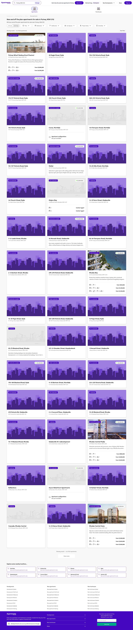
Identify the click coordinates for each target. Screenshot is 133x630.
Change (37, 3)
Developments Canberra (12, 600)
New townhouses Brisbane (93, 597)
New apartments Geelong (52, 608)
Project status (85, 25)
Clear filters (122, 30)
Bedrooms (39, 25)
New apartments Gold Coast (53, 592)
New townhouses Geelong (93, 608)
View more (66, 556)
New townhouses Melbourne (94, 594)
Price (26, 25)
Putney (26, 16)
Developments (10, 16)
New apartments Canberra (52, 600)
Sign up (128, 3)
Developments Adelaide (12, 606)
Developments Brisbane (12, 597)
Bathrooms (54, 25)
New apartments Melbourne (53, 594)
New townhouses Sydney (93, 589)
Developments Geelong (12, 608)
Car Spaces (69, 25)
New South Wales (19, 16)
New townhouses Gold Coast (94, 592)
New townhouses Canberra (93, 600)
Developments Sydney (11, 589)
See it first (79, 3)
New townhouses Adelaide (93, 606)
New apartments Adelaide (52, 606)
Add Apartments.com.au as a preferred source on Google (25, 623)
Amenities (100, 25)
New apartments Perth (52, 603)
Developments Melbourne (12, 594)
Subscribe (106, 624)
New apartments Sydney (52, 589)
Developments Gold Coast (12, 592)
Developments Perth (11, 603)
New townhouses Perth (92, 603)
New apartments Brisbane (52, 597)
